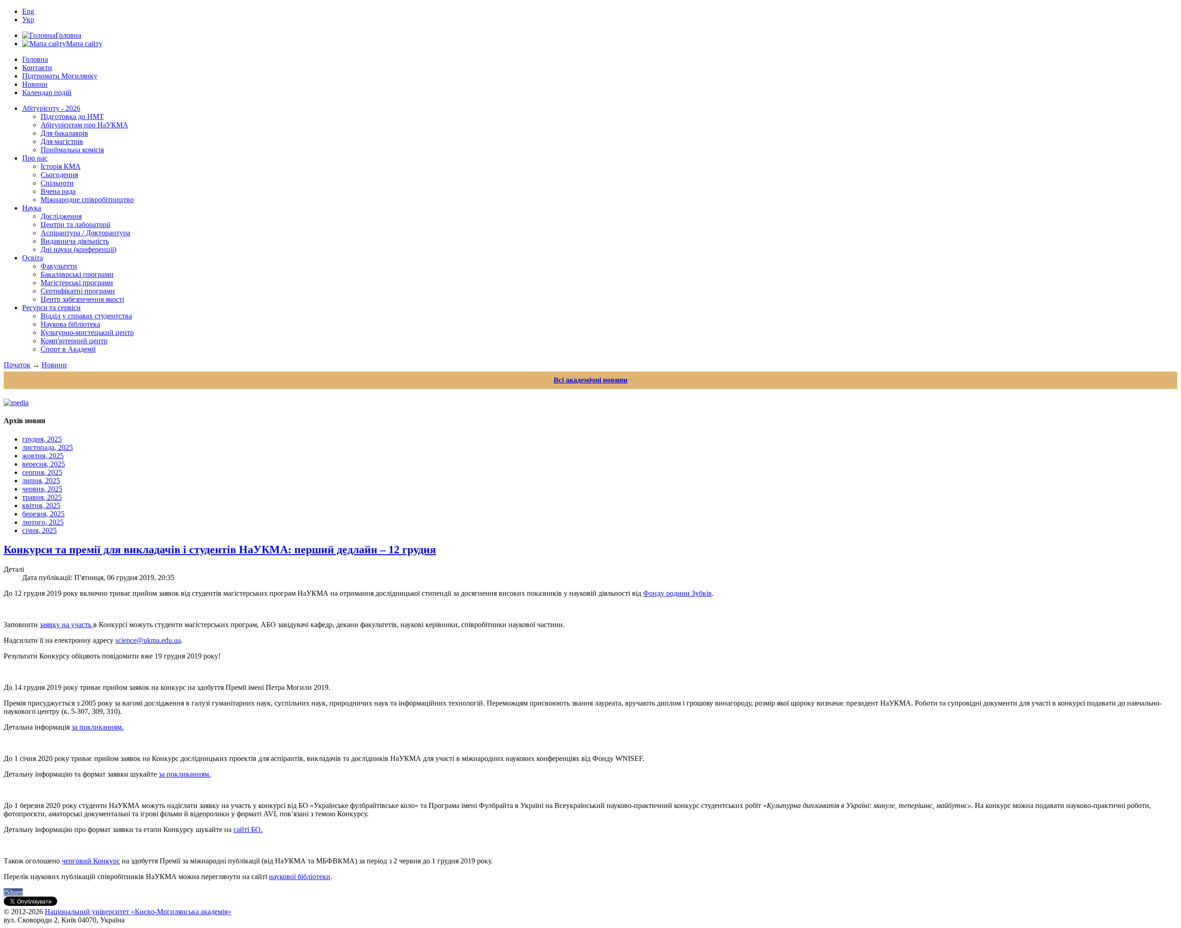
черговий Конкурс (91, 861)
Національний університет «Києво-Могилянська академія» (138, 912)
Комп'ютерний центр (74, 341)
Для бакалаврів (64, 133)
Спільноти (57, 183)
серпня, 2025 (42, 472)
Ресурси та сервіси (51, 307)
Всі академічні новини (590, 380)
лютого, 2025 (43, 522)
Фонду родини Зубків (677, 593)
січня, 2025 (39, 530)
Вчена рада (58, 191)
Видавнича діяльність (75, 241)
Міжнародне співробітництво (87, 200)
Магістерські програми (77, 283)
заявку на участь (66, 625)
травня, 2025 (42, 497)
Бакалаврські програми (77, 274)
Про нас (35, 158)
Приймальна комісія (72, 150)
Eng (28, 11)
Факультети (59, 266)
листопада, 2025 (47, 447)
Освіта (32, 258)
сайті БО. (247, 829)
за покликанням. (98, 727)
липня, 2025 (41, 481)
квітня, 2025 (41, 505)
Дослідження (61, 216)
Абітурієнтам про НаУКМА (84, 125)
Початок (17, 365)
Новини (35, 84)
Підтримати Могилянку (59, 76)
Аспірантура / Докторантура (85, 233)
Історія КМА (61, 166)
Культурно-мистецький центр (87, 332)
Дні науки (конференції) (78, 249)
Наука (31, 208)
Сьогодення (59, 175)
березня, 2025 (43, 514)
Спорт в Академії (68, 349)
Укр (28, 20)
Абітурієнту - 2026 (51, 108)
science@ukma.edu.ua (148, 640)
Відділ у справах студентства (86, 316)
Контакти (37, 68)
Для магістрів (62, 141)
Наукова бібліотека (70, 324)
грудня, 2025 (42, 439)
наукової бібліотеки (299, 876)
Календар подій (47, 92)
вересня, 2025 (43, 464)
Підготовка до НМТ (72, 116)
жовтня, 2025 (43, 456)
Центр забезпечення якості (82, 299)
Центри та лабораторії (75, 224)
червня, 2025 (42, 489)
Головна (35, 59)
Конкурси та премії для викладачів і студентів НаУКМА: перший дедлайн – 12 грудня (220, 550)
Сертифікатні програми (78, 291)
